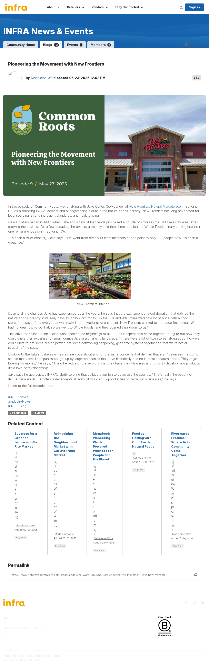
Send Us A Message (23, 622)
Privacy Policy (116, 630)
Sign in (194, 7)
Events (74, 45)
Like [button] (196, 77)
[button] (54, 7)
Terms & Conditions (120, 636)
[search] (176, 7)
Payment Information (17, 645)
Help (110, 642)
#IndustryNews (19, 401)
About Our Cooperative (71, 618)
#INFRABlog (17, 406)
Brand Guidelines (15, 639)
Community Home (21, 45)
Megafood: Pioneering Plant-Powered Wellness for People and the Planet (103, 446)
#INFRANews (18, 397)
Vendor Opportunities (70, 630)
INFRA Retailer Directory (72, 624)
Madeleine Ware (43, 78)
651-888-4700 (19, 618)
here (49, 386)
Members (100, 45)
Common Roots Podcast (123, 624)
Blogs (50, 45)
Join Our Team (65, 642)
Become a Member (68, 636)
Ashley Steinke (142, 457)
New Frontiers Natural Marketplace (155, 206)
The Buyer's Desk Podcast (125, 618)
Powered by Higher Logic (188, 655)
